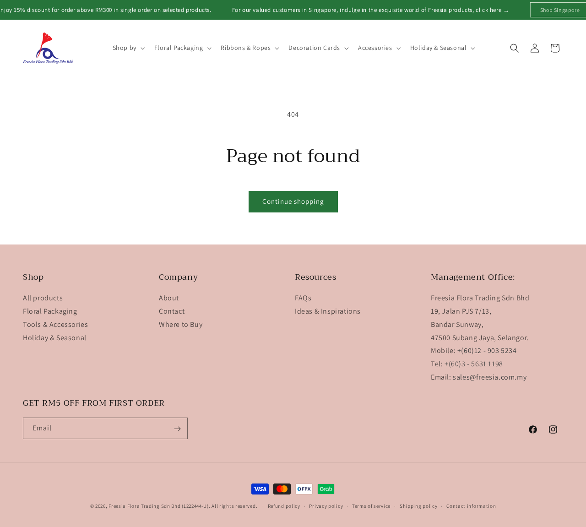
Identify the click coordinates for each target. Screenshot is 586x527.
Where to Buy (180, 324)
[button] (128, 47)
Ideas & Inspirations (328, 311)
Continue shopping (293, 201)
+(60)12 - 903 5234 (487, 351)
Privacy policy (326, 505)
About (169, 298)
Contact (171, 311)
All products (43, 298)
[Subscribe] (177, 429)
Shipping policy (419, 505)
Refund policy (284, 505)
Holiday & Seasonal (55, 337)
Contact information (471, 505)
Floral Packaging (50, 311)
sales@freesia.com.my (489, 377)
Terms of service (371, 505)
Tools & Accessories (55, 324)
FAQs (303, 298)
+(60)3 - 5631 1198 (474, 364)
